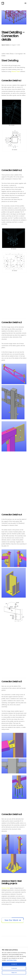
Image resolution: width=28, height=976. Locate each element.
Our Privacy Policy (12, 960)
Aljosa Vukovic (6, 45)
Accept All (14, 964)
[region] (14, 961)
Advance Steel (15, 71)
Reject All (14, 972)
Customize (14, 968)
